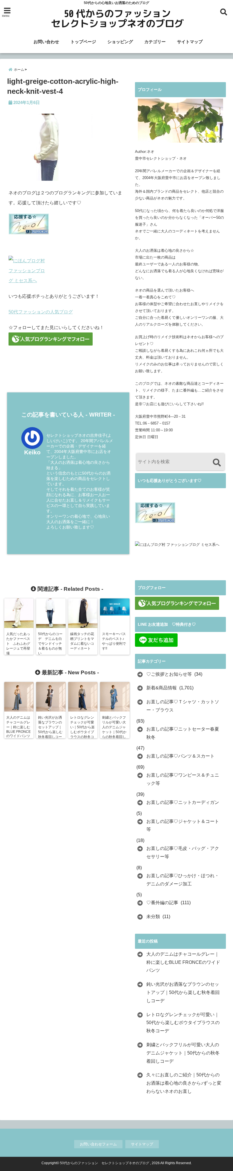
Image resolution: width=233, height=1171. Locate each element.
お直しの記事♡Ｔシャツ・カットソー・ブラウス (182, 705)
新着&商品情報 (161, 687)
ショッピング (120, 41)
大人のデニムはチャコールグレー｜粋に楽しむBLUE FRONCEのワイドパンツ (183, 962)
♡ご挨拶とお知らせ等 (169, 674)
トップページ (83, 41)
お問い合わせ (46, 41)
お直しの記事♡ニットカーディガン (182, 802)
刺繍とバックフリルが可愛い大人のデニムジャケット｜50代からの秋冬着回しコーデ (183, 1053)
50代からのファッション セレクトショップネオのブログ (104, 1163)
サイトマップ (190, 41)
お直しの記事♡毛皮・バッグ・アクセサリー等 (182, 852)
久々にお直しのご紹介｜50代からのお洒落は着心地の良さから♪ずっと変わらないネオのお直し (183, 1083)
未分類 (153, 916)
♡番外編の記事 (162, 902)
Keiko (32, 452)
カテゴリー (155, 41)
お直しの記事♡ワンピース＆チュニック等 (182, 779)
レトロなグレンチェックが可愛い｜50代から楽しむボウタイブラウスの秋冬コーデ (183, 1022)
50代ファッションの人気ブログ (41, 311)
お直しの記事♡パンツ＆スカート (180, 756)
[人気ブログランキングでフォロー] (68, 339)
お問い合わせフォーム (98, 1144)
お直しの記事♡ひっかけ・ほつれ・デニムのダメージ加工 (182, 879)
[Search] (216, 462)
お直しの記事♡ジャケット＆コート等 (182, 825)
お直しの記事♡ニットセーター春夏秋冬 (182, 733)
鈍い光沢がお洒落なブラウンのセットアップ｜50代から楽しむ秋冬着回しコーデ (183, 992)
